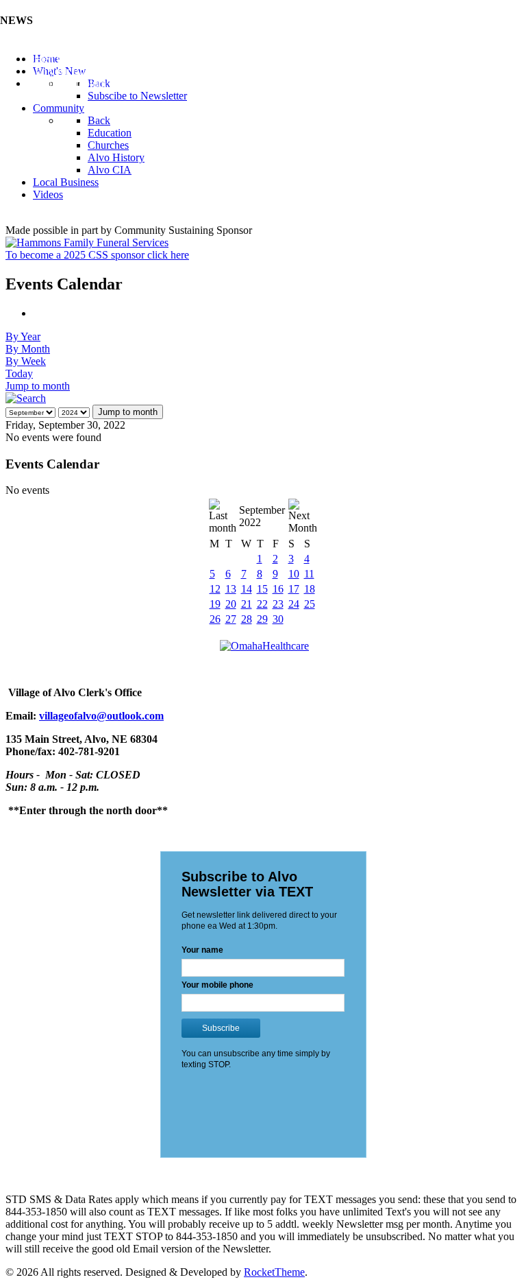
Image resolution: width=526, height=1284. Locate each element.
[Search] (25, 398)
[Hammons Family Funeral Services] (86, 242)
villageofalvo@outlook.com (101, 716)
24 (293, 604)
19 (215, 604)
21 (246, 604)
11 (309, 574)
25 (309, 604)
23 (278, 604)
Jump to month (37, 386)
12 (215, 589)
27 (230, 619)
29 (262, 619)
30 (278, 619)
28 (246, 619)
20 (230, 604)
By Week (25, 361)
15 (262, 589)
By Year (22, 336)
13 (230, 589)
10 (293, 574)
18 (309, 589)
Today (19, 373)
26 (215, 619)
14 (246, 589)
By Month (27, 349)
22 (262, 604)
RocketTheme (274, 1272)
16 (278, 589)
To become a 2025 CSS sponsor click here (97, 255)
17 (293, 589)
